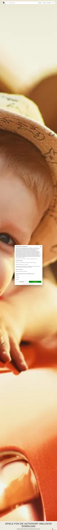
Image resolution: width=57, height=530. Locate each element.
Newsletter (49, 2)
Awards (44, 2)
